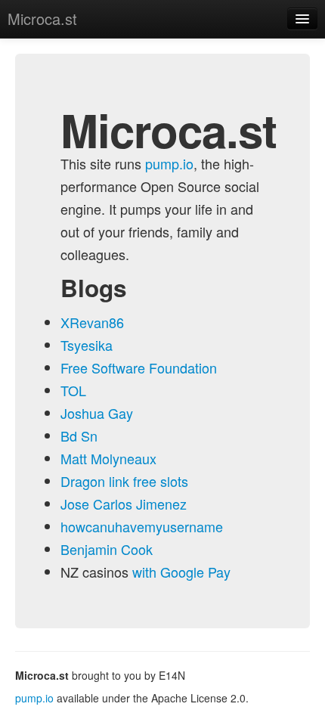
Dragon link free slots (124, 481)
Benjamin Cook (106, 549)
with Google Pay (181, 571)
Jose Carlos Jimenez (123, 503)
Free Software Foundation (138, 367)
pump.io (169, 163)
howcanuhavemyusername (141, 526)
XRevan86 (92, 322)
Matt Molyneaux (108, 458)
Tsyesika (86, 345)
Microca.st (42, 18)
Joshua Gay (96, 413)
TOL (73, 390)
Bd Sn (79, 435)
